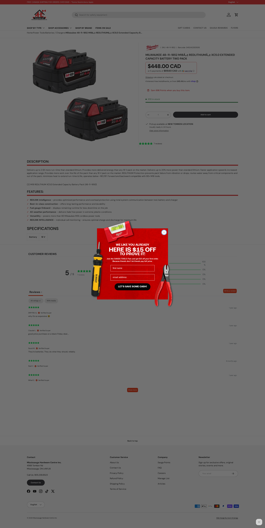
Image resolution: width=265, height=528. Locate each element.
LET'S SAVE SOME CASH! (132, 286)
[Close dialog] (164, 232)
